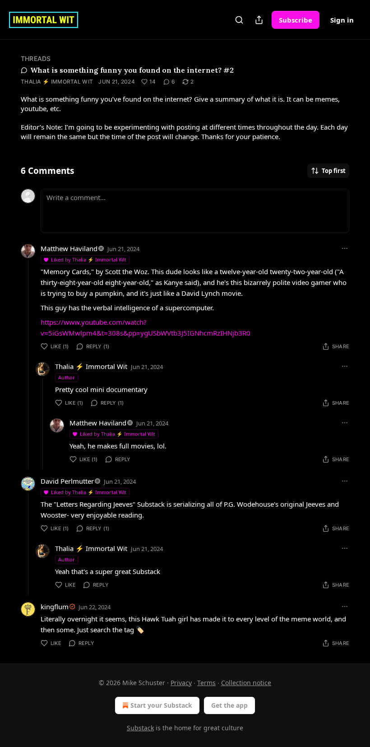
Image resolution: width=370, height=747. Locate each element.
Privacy (181, 682)
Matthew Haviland (69, 248)
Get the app (229, 705)
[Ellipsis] (345, 248)
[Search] (239, 20)
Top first (334, 171)
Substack (140, 728)
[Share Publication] (259, 20)
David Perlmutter (67, 481)
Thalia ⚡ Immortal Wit (57, 81)
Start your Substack (161, 705)
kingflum (55, 606)
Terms (206, 682)
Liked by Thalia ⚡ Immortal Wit (88, 259)
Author (66, 377)
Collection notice (246, 682)
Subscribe (295, 19)
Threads (36, 58)
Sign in (342, 19)
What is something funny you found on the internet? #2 (132, 70)
